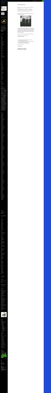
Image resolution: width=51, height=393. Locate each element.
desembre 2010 (2, 195)
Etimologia (2, 45)
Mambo (1, 62)
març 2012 (2, 185)
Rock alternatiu (2, 78)
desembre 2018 (2, 134)
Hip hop (1, 54)
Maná (1, 251)
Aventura (2, 226)
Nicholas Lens (2, 261)
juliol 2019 (2, 129)
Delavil (1, 230)
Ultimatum (2, 271)
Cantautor (2, 37)
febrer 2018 (2, 139)
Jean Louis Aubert (2, 245)
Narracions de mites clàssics (3, 100)
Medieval (2, 64)
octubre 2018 (2, 136)
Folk (1, 49)
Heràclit (5, 94)
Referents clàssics (4, 103)
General (18, 7)
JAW (1, 244)
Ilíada (6, 95)
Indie (1, 58)
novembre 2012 (2, 181)
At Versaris (2, 225)
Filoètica (2, 297)
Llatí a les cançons (3, 97)
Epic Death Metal (2, 44)
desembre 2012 (2, 180)
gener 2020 (2, 125)
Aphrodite (2, 224)
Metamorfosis (4, 98)
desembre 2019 (2, 126)
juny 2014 (2, 166)
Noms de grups (2, 342)
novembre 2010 (2, 196)
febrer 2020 (2, 124)
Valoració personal (3, 333)
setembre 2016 (2, 149)
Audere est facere (2, 292)
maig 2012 (2, 184)
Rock (1, 77)
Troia (5, 105)
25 (4, 356)
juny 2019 (2, 130)
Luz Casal (2, 250)
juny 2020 (2, 121)
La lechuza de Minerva (3, 301)
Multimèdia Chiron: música (3, 304)
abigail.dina (24, 11)
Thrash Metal (2, 83)
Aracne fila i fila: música (3, 291)
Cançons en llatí (2, 90)
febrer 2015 (2, 161)
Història (21, 7)
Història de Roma (24, 7)
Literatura (27, 7)
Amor (2, 89)
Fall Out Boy (18, 13)
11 (4, 354)
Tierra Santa (3, 105)
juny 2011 (2, 190)
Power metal (2, 72)
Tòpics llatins (4, 109)
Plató (5, 102)
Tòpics (2, 107)
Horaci (4, 95)
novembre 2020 (2, 119)
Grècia (4, 94)
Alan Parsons (2, 220)
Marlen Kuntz (2, 254)
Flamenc (2, 47)
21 (1, 356)
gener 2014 (2, 170)
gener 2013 (2, 179)
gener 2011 (2, 194)
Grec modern (2, 94)
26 (5, 356)
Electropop (2, 43)
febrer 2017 (2, 145)
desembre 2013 (2, 171)
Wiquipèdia (2, 282)
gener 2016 (2, 155)
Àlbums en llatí (2, 336)
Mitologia (3, 99)
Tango (1, 82)
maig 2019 (2, 131)
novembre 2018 (2, 135)
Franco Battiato (2, 239)
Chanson (2, 38)
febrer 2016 (2, 154)
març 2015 (2, 160)
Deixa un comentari (28, 11)
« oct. (1, 358)
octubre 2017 (2, 141)
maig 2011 (2, 191)
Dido (1, 231)
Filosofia (4, 93)
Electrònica (2, 42)
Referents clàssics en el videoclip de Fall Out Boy (25, 9)
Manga (1, 63)
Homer (2, 95)
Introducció (2, 323)
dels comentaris (3, 363)
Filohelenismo (2, 277)
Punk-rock (32, 7)
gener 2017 (2, 146)
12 (5, 354)
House (1, 57)
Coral (1, 40)
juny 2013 (2, 175)
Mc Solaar (2, 255)
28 (1, 357)
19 (5, 355)
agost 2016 (2, 150)
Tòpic (1, 106)
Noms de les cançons (3, 343)
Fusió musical (2, 50)
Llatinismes (2, 96)
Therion (2, 269)
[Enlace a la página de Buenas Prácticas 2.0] (4, 30)
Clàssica (2, 39)
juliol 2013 (2, 174)
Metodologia (2, 341)
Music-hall (2, 67)
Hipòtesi (2, 325)
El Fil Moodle (2, 27)
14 (1, 355)
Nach (1, 260)
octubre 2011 (2, 189)
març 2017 (2, 144)
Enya (1, 234)
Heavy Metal (2, 53)
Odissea (2, 101)
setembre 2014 (2, 165)
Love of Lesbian (2, 249)
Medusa (2, 98)
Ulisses (2, 110)
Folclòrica (2, 48)
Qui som (2, 331)
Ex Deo (1, 236)
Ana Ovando (2, 337)
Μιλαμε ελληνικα (2, 213)
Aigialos (1, 289)
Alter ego (2, 221)
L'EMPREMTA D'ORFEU (4, 0)
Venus (4, 110)
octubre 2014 (2, 164)
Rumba (1, 79)
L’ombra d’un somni (3, 300)
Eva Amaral (2, 235)
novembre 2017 (2, 140)
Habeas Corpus (2, 241)
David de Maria (2, 229)
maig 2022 (2, 115)
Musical (1, 69)
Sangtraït (2, 266)
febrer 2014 (2, 169)
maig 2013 (2, 176)
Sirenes (3, 104)
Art (1, 35)
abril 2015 (2, 159)
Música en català (2, 68)
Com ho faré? (3, 324)
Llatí (29, 7)
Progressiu (2, 73)
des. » (5, 358)
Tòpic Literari (2, 84)
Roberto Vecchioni (2, 265)
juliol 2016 (2, 151)
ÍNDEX (1, 320)
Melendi (2, 256)
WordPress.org (2, 364)
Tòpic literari (3, 106)
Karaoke (2, 332)
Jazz (1, 59)
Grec (1, 52)
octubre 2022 (2, 114)
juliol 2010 (2, 199)
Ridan (1, 264)
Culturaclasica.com (3, 293)
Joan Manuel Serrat (3, 246)
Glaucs (1, 240)
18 (4, 355)
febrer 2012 (2, 186)
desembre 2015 (2, 156)
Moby (1, 259)
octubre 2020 (2, 120)
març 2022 (2, 116)
